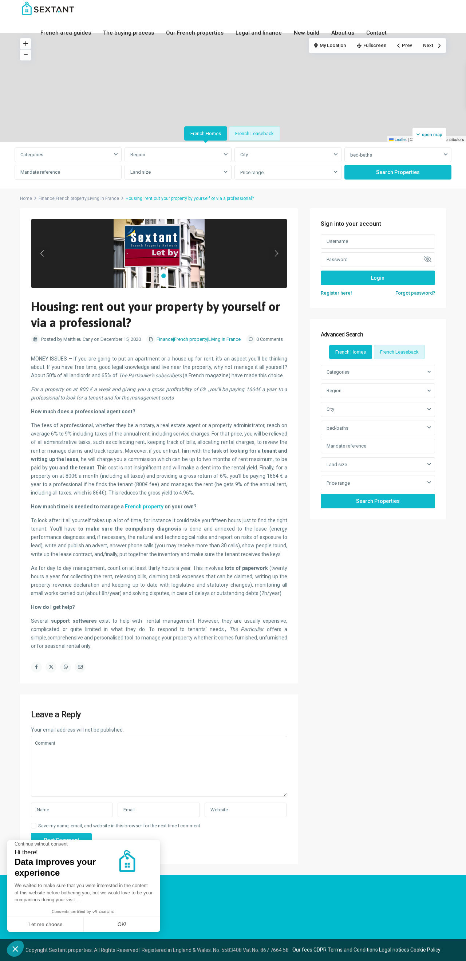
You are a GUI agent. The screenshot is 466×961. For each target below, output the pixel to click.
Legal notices (394, 950)
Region (137, 154)
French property (145, 506)
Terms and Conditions (353, 950)
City (244, 154)
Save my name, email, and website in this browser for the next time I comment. (119, 825)
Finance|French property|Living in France (79, 198)
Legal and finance (259, 32)
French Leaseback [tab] (254, 133)
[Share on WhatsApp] (65, 667)
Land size (140, 172)
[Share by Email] (80, 667)
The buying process (128, 32)
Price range (252, 172)
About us (342, 32)
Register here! (336, 293)
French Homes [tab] (205, 133)
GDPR (320, 950)
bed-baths (361, 155)
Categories (31, 154)
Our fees (302, 950)
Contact (376, 32)
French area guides (65, 32)
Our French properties (195, 32)
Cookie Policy (425, 950)
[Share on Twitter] (51, 667)
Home (26, 198)
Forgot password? (415, 293)
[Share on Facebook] (36, 667)
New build (306, 32)
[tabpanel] (233, 164)
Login (377, 278)
